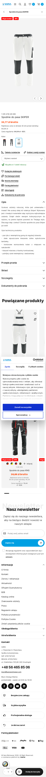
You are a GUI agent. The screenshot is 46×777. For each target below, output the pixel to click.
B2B (3, 592)
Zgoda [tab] (7, 367)
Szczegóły (7, 278)
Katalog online (7, 597)
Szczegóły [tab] (20, 367)
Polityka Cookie (8, 619)
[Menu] (15, 4)
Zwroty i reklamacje (10, 579)
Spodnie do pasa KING (19, 470)
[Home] (6, 4)
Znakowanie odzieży (10, 601)
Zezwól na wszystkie (23, 407)
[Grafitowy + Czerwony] (4, 142)
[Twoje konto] (25, 4)
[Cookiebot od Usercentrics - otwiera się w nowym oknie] (33, 360)
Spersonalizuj (21, 415)
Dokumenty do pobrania (14, 285)
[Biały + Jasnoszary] (19, 142)
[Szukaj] (20, 4)
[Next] (40, 98)
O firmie (4, 570)
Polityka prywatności (10, 615)
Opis (3, 202)
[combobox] (23, 158)
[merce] (22, 757)
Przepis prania (9, 262)
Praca (3, 606)
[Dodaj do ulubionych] (35, 313)
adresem (9, 557)
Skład (4, 270)
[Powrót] (4, 11)
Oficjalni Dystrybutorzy (11, 588)
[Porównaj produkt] (35, 319)
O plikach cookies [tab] (35, 367)
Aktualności (6, 583)
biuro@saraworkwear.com (11, 672)
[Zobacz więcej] (42, 11)
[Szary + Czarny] (11, 142)
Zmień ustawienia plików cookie (15, 623)
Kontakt (4, 574)
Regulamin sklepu (9, 610)
